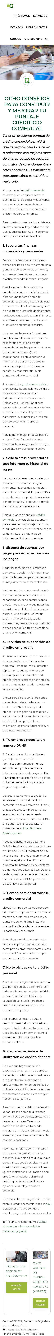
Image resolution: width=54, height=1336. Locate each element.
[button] (46, 38)
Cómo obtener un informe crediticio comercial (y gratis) (24, 1226)
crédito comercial (34, 190)
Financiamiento (12, 1334)
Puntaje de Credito (33, 1334)
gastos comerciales (34, 384)
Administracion (29, 1329)
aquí (48, 1203)
